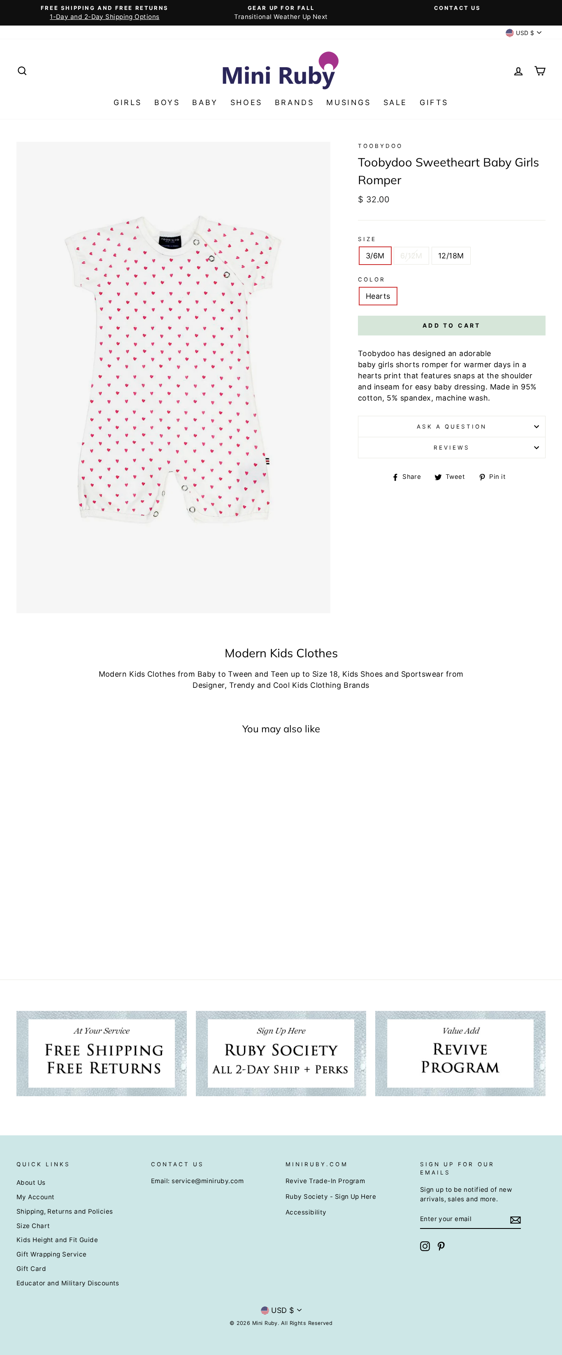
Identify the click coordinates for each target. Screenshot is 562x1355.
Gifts (434, 102)
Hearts (378, 296)
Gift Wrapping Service (51, 1254)
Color (372, 279)
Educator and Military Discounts (67, 1283)
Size (367, 239)
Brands (294, 102)
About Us (31, 1182)
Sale (395, 102)
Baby (205, 102)
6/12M (411, 255)
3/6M (375, 255)
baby (443, 386)
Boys (167, 102)
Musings (348, 102)
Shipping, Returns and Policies (64, 1211)
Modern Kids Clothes (137, 674)
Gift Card (31, 1269)
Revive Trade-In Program (325, 1181)
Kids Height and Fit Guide (57, 1240)
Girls (128, 102)
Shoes (246, 102)
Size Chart (33, 1226)
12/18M (451, 255)
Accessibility (306, 1212)
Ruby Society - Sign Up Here (331, 1196)
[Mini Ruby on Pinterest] (441, 1246)
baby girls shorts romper (403, 364)
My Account (35, 1197)
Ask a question (452, 426)
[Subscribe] (515, 1219)
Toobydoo (380, 146)
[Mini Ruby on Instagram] (425, 1246)
